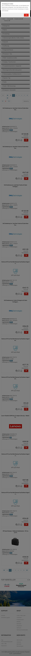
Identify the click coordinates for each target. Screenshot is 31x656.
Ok (26, 15)
